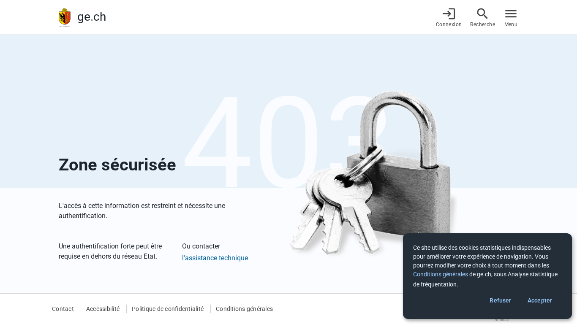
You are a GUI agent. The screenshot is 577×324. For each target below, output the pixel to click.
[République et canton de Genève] (65, 17)
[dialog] (487, 276)
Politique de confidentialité (168, 308)
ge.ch (91, 17)
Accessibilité (103, 308)
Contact (63, 308)
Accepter (540, 300)
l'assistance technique (215, 258)
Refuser (500, 300)
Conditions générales (244, 308)
